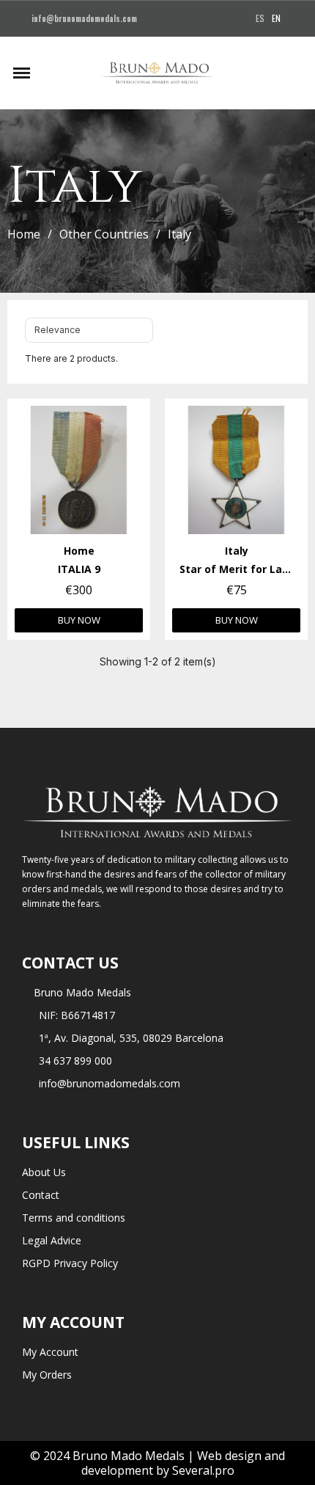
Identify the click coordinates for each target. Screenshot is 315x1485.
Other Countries (104, 234)
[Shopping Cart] (296, 73)
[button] (48, 72)
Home (23, 234)
